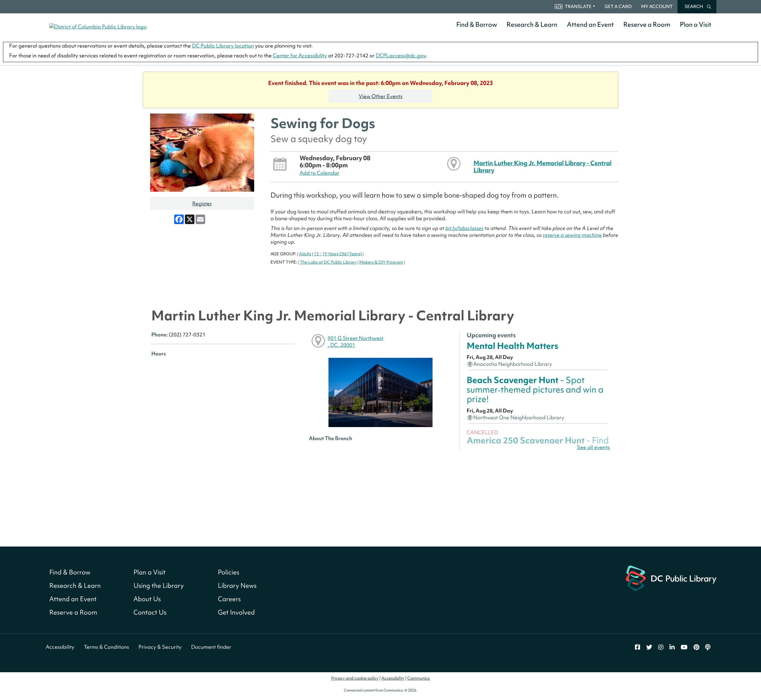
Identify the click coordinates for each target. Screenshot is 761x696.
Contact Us (149, 612)
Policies (228, 572)
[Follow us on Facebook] (637, 647)
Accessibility (60, 646)
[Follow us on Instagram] (660, 647)
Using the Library (158, 585)
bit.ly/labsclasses (464, 228)
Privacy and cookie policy (354, 678)
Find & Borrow (476, 24)
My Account (657, 7)
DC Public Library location (223, 45)
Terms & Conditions (106, 646)
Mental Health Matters (512, 346)
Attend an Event (590, 24)
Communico (418, 678)
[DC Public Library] (671, 577)
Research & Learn (532, 24)
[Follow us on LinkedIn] (672, 647)
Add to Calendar (319, 172)
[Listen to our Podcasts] (707, 647)
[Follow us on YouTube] (684, 647)
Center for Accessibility (300, 55)
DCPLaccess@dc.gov (401, 55)
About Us (147, 599)
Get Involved (236, 612)
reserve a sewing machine (572, 235)
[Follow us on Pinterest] (696, 647)
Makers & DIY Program (381, 262)
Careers (229, 599)
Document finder (211, 646)
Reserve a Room (646, 24)
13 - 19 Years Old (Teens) (338, 253)
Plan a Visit (695, 24)
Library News (237, 585)
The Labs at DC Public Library (328, 262)
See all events (593, 447)
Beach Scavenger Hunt (535, 389)
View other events (380, 96)
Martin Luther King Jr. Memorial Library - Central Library (542, 166)
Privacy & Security (160, 646)
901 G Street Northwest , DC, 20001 (355, 341)
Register (202, 203)
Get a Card (618, 7)
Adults (305, 253)
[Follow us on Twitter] (649, 647)
